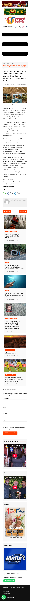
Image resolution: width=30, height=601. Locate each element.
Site (4, 420)
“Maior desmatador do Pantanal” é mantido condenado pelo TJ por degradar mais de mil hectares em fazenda (12, 325)
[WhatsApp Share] (4, 193)
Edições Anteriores (15, 539)
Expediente (6, 591)
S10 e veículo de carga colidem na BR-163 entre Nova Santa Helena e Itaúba (14, 267)
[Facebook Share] (7, 193)
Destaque (20, 84)
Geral (24, 84)
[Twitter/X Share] (11, 193)
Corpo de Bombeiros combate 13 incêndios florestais (12, 236)
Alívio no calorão (10, 353)
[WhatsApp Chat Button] (3, 597)
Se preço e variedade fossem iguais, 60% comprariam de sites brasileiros (14, 295)
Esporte (13, 374)
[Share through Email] (18, 193)
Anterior (8, 211)
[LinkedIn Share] (14, 193)
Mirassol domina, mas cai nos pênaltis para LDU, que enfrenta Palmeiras (14, 379)
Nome (4, 407)
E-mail (5, 413)
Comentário (6, 398)
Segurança (14, 231)
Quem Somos (6, 593)
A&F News (5, 587)
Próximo (22, 211)
